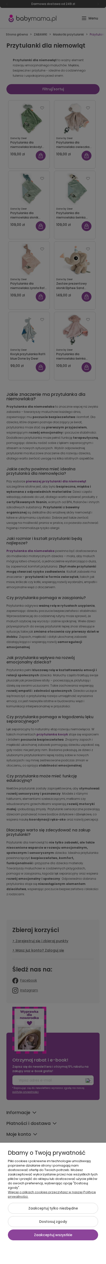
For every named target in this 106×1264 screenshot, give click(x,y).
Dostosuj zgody (53, 1221)
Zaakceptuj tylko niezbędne (53, 1208)
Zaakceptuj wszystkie (53, 1234)
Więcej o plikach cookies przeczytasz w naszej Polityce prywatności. (52, 1194)
